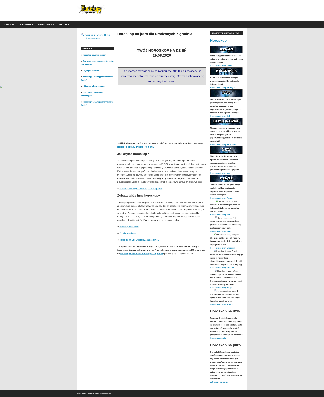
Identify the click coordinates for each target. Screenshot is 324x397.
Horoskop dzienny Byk (220, 116)
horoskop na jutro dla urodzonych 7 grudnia (141, 253)
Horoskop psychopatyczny (94, 55)
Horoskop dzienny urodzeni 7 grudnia (135, 147)
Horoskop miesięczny (129, 227)
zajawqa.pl (8, 24)
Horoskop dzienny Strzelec (222, 268)
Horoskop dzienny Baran (221, 66)
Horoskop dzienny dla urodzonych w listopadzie (140, 188)
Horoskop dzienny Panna (221, 198)
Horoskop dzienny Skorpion (222, 248)
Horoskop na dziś (218, 338)
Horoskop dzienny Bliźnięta (222, 87)
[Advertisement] (161, 109)
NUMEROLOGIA (45, 24)
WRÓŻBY (63, 24)
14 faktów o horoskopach (94, 86)
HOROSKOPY (25, 24)
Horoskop (218, 41)
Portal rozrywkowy (127, 233)
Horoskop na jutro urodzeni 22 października (139, 240)
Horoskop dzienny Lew (220, 173)
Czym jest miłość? (91, 70)
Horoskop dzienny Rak (220, 214)
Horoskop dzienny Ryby (220, 231)
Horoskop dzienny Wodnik (222, 304)
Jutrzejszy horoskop (219, 382)
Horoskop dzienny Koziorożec (223, 144)
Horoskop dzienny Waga (221, 288)
